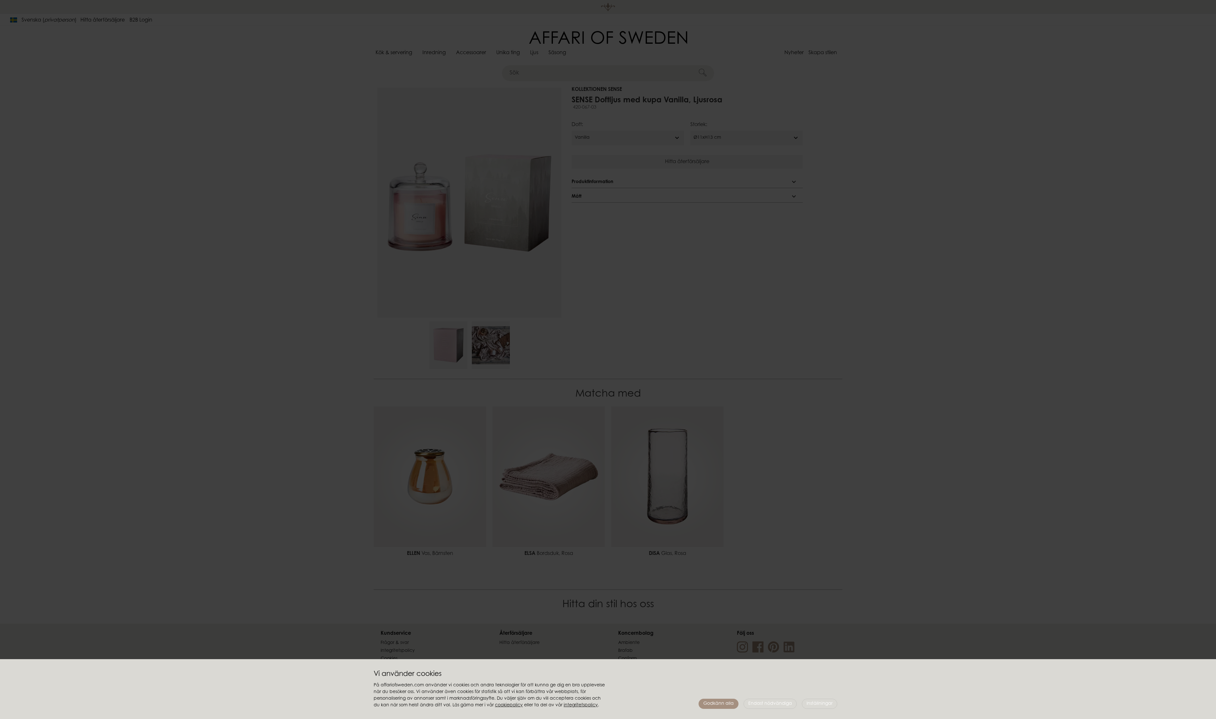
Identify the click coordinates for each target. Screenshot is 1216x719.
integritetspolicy (581, 705)
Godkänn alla (718, 704)
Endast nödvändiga (770, 704)
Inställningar (820, 704)
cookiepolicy (509, 705)
